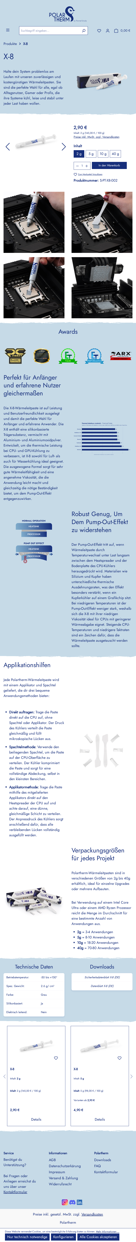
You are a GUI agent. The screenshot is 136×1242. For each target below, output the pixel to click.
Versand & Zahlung (63, 1178)
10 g (103, 153)
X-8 (12, 1069)
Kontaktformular (15, 1192)
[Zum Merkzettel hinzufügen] (56, 1058)
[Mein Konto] (107, 30)
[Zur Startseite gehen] (68, 13)
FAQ (97, 1166)
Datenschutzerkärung (65, 1166)
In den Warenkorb (109, 165)
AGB (52, 1160)
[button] (7, 147)
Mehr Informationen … (107, 1231)
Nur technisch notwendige (27, 1237)
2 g (78, 153)
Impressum (57, 1172)
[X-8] (36, 1046)
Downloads (102, 1160)
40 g (115, 153)
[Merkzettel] (99, 30)
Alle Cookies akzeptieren (98, 1237)
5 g (91, 153)
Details (36, 1119)
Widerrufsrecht (60, 1184)
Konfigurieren (63, 1237)
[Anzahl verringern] (77, 166)
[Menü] (8, 29)
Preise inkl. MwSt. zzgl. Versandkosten (96, 137)
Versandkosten (92, 1214)
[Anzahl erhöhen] (86, 166)
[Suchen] (84, 30)
